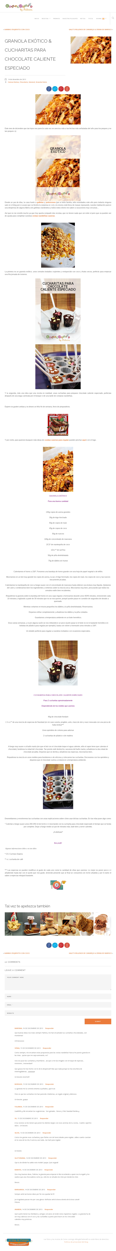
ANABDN (18, 1209)
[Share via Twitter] (55, 89)
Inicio (37, 18)
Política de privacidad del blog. (76, 1242)
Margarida (19, 1189)
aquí (84, 440)
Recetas (45, 18)
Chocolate (24, 82)
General (32, 82)
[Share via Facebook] (49, 89)
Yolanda (18, 1107)
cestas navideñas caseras (43, 216)
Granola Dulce (41, 82)
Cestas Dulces (13, 82)
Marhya (18, 1170)
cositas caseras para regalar (57, 440)
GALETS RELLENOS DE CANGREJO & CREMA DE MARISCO (90, 29)
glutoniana (20, 1158)
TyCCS (90, 18)
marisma (18, 1028)
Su (16, 1118)
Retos (82, 18)
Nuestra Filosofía (70, 18)
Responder (49, 1028)
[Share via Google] (67, 89)
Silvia (17, 1133)
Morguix (18, 1084)
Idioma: (99, 18)
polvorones (51, 202)
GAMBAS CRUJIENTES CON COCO (17, 29)
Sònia (17, 1048)
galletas (40, 202)
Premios (56, 18)
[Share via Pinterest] (61, 89)
